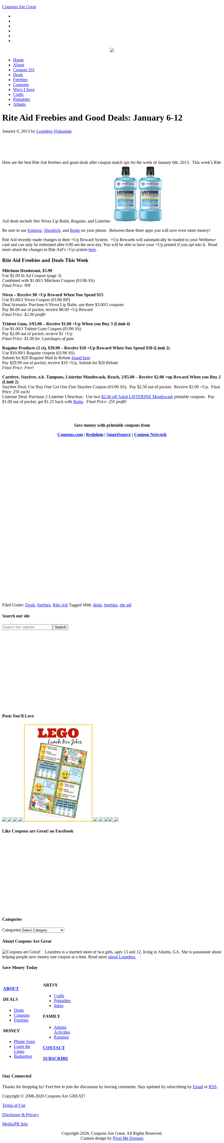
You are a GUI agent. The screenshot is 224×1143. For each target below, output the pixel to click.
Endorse (35, 230)
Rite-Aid (60, 605)
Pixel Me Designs (128, 1138)
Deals (30, 605)
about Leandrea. (122, 956)
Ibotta (75, 230)
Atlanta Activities (62, 1029)
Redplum (94, 434)
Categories (11, 930)
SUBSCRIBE (55, 1058)
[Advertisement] (66, 146)
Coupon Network (150, 434)
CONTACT (54, 1047)
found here (81, 357)
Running (61, 1037)
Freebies (21, 1020)
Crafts (59, 995)
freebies (44, 605)
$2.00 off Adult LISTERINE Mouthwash (137, 396)
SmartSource (119, 434)
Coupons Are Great (19, 6)
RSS (213, 1086)
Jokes (58, 1005)
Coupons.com (70, 434)
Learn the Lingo (22, 1049)
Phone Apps (24, 1041)
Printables (62, 1000)
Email (198, 1086)
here (92, 249)
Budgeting (23, 1056)
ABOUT (11, 988)
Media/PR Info (15, 1124)
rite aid (125, 605)
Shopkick (52, 230)
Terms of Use (13, 1105)
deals (97, 605)
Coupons (22, 1015)
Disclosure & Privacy (20, 1114)
